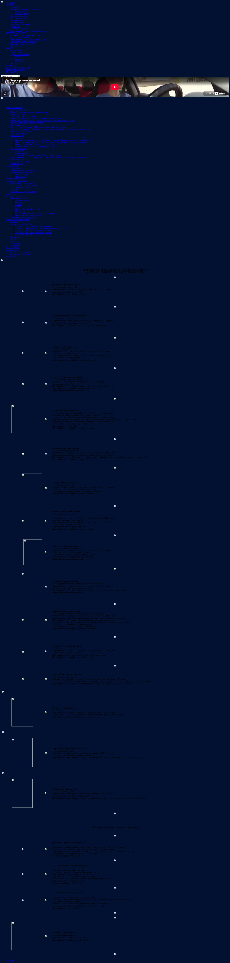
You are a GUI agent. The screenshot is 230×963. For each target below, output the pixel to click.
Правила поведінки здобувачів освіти (26, 35)
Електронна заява (18, 20)
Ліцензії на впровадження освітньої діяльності (29, 112)
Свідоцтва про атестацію (21, 114)
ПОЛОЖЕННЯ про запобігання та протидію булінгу (36, 146)
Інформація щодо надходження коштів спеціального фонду (39, 155)
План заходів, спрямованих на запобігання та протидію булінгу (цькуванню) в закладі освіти (53, 140)
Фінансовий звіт (22, 153)
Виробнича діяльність (15, 159)
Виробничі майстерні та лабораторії (25, 185)
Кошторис (19, 151)
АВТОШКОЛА (12, 72)
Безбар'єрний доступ (19, 29)
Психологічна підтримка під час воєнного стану (35, 213)
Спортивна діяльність (14, 179)
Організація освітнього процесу (24, 42)
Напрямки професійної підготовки (25, 9)
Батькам (18, 205)
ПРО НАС (10, 48)
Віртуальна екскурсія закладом (18, 254)
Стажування (16, 243)
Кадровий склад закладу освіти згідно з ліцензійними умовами (36, 118)
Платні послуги (17, 164)
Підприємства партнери (20, 162)
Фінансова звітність (19, 149)
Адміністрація (16, 50)
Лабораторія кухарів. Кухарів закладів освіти (33, 233)
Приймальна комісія (19, 18)
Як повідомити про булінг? (22, 44)
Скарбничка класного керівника (24, 170)
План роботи (20, 177)
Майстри (19, 57)
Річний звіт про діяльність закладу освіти (27, 123)
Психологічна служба (14, 196)
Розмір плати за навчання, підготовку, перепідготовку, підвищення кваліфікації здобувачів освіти (50, 129)
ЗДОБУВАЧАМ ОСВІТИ (16, 33)
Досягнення (10, 194)
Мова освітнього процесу (21, 24)
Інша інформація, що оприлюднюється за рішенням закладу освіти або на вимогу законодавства (50, 157)
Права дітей (20, 211)
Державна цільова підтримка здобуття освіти (29, 31)
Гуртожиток (15, 27)
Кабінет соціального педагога (23, 218)
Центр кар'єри (11, 250)
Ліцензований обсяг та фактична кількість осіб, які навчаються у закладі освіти (43, 121)
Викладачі (19, 59)
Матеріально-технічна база (17, 181)
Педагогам (19, 202)
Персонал (19, 61)
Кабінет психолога (18, 198)
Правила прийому (18, 22)
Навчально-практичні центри (18, 220)
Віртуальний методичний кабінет (19, 252)
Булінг (13, 138)
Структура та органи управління (24, 116)
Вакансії (14, 63)
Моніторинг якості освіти (21, 131)
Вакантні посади (17, 136)
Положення (15, 237)
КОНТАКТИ (11, 65)
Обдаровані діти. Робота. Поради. (29, 215)
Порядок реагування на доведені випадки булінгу (35, 144)
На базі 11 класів (22, 14)
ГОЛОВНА (10, 3)
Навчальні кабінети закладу (22, 183)
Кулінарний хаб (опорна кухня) (23, 192)
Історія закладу (17, 52)
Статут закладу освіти (20, 110)
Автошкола (10, 256)
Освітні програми (18, 125)
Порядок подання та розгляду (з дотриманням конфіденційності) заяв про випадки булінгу (52, 142)
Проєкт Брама (16, 46)
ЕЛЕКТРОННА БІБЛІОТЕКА (18, 68)
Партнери (15, 241)
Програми (15, 246)
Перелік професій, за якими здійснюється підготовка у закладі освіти (39, 127)
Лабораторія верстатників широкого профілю (33, 230)
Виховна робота (12, 166)
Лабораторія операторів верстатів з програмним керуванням (40, 228)
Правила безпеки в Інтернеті (27, 209)
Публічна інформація (14, 108)
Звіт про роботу (21, 174)
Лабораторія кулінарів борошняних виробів (33, 235)
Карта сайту (11, 960)
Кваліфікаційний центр (15, 70)
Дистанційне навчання (20, 37)
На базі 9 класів (21, 12)
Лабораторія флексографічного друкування (33, 226)
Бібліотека (15, 190)
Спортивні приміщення (20, 187)
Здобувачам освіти (22, 200)
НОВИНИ (10, 5)
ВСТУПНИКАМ (13, 7)
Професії (14, 222)
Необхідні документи (19, 16)
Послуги (14, 239)
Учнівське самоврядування (22, 172)
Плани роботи (16, 168)
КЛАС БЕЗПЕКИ (13, 248)
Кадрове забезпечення (20, 55)
